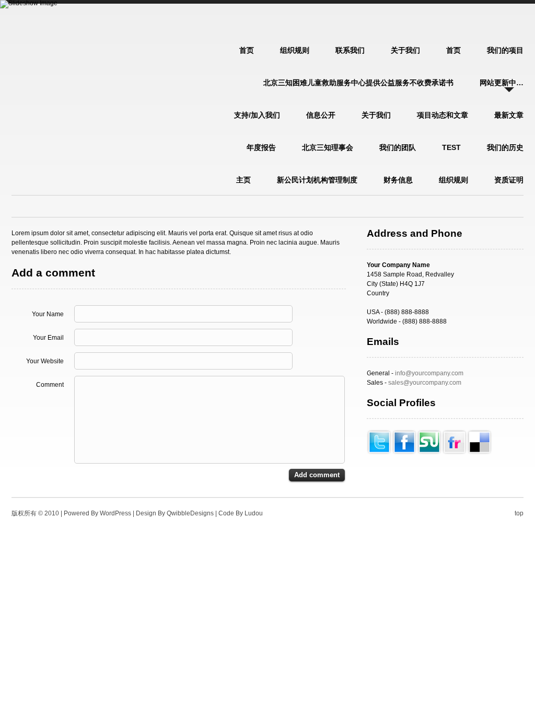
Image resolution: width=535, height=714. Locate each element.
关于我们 (405, 50)
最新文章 (509, 115)
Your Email (48, 337)
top (519, 513)
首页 (453, 50)
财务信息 (398, 180)
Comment (50, 384)
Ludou (254, 513)
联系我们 (350, 50)
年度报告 (261, 147)
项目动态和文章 (442, 115)
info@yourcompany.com (429, 373)
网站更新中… (502, 82)
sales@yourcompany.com (424, 382)
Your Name (48, 314)
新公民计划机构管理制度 (317, 180)
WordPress (115, 513)
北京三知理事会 (327, 147)
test (451, 147)
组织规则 (294, 50)
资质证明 (509, 180)
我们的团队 (397, 147)
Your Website (45, 361)
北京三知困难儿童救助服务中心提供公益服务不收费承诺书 (358, 82)
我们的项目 (505, 50)
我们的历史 (505, 147)
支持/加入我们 (257, 115)
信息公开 (320, 115)
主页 (243, 180)
